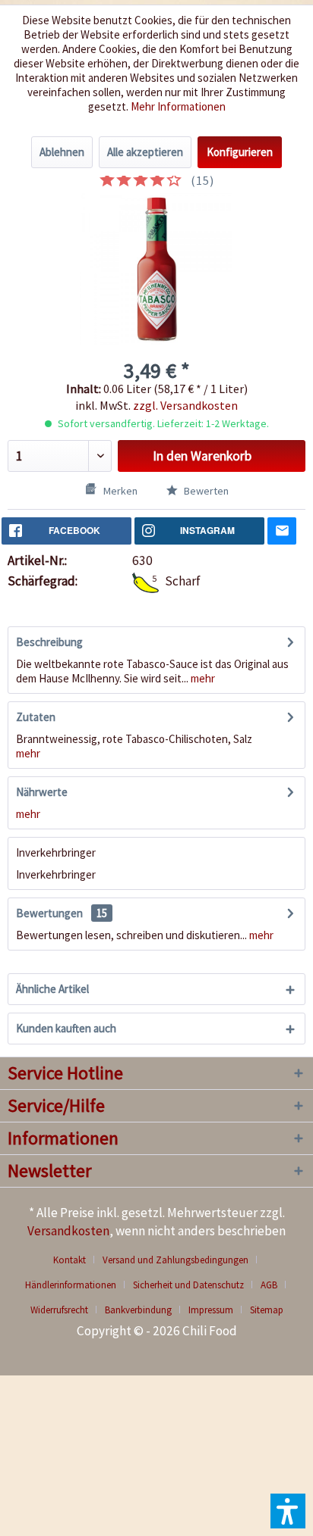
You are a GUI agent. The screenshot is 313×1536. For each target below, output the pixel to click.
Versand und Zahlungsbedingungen (175, 1259)
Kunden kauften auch (66, 1028)
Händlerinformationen (70, 1284)
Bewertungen (49, 913)
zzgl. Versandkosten (185, 405)
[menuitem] (75, 1259)
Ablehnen (62, 152)
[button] (287, 1511)
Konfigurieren (240, 152)
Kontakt (69, 1259)
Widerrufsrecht (59, 1309)
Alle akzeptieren (145, 152)
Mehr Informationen (178, 106)
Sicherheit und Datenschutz (188, 1284)
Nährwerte (42, 792)
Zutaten (35, 717)
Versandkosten (68, 1230)
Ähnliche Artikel (52, 989)
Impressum (210, 1309)
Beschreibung (49, 642)
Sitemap (266, 1309)
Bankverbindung (138, 1309)
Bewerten (205, 491)
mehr (201, 678)
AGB (269, 1284)
